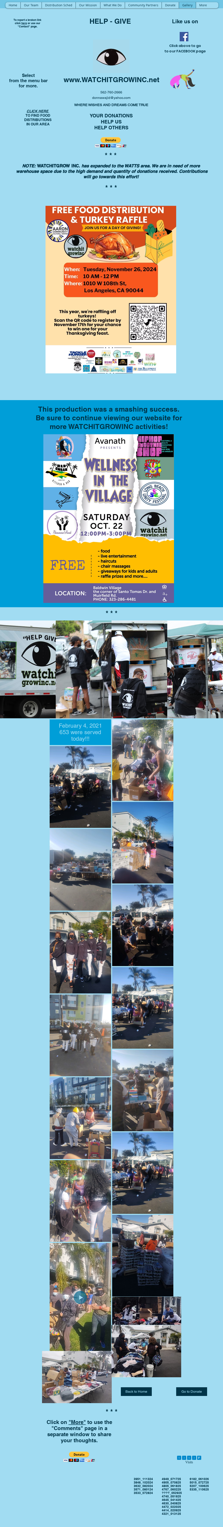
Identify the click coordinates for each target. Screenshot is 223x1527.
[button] (111, 142)
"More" (77, 1422)
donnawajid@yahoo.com (111, 98)
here (24, 23)
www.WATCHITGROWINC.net (111, 79)
